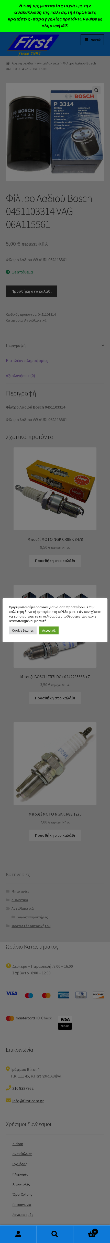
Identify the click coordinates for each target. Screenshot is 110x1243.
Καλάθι (84, 1230)
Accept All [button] (49, 630)
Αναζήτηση (55, 1234)
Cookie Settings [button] (23, 630)
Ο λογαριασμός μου (18, 1234)
